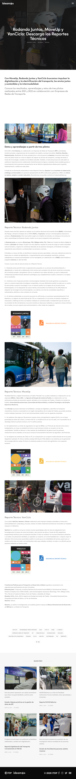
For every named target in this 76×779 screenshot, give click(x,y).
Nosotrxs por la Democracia (16, 636)
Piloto (35, 636)
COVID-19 (47, 629)
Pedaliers (28, 636)
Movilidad (60, 633)
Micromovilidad (51, 633)
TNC (57, 636)
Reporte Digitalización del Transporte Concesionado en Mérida (17, 747)
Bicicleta (15, 629)
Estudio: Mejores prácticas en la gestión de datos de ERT (19, 703)
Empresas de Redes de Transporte (20, 633)
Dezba (52, 629)
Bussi (40, 629)
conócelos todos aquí (61, 155)
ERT (33, 633)
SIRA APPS (41, 636)
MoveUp (64, 153)
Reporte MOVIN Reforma (47, 702)
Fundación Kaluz (40, 633)
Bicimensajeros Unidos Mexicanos (28, 629)
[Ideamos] (8, 3)
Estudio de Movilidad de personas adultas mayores (53, 750)
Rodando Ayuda (24, 238)
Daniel (41, 42)
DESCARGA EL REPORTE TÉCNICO (56, 323)
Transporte (63, 636)
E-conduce (59, 629)
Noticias (47, 42)
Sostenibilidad (50, 636)
